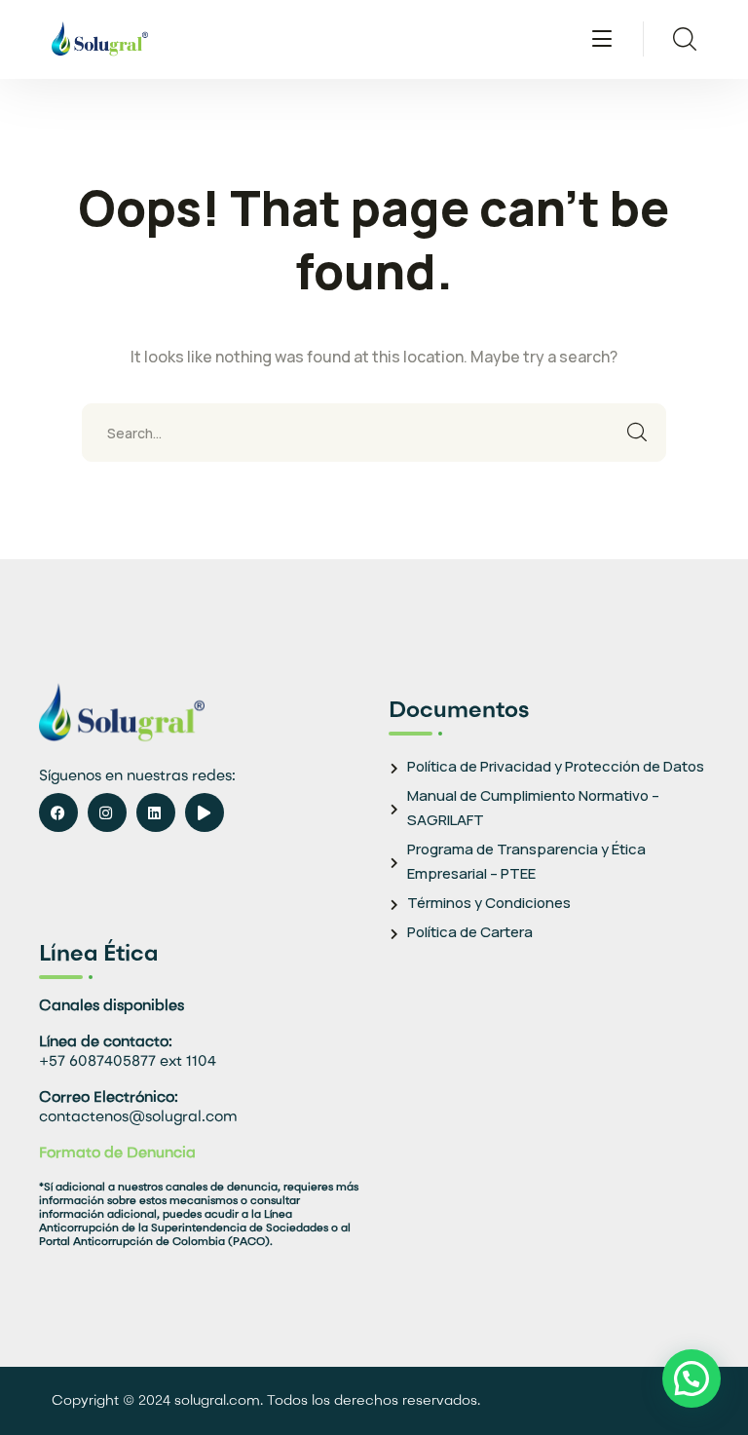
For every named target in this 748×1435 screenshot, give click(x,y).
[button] (691, 1378)
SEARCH (637, 432)
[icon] (58, 812)
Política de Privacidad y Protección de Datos (555, 766)
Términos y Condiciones (489, 902)
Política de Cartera (470, 932)
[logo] (100, 37)
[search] (684, 39)
